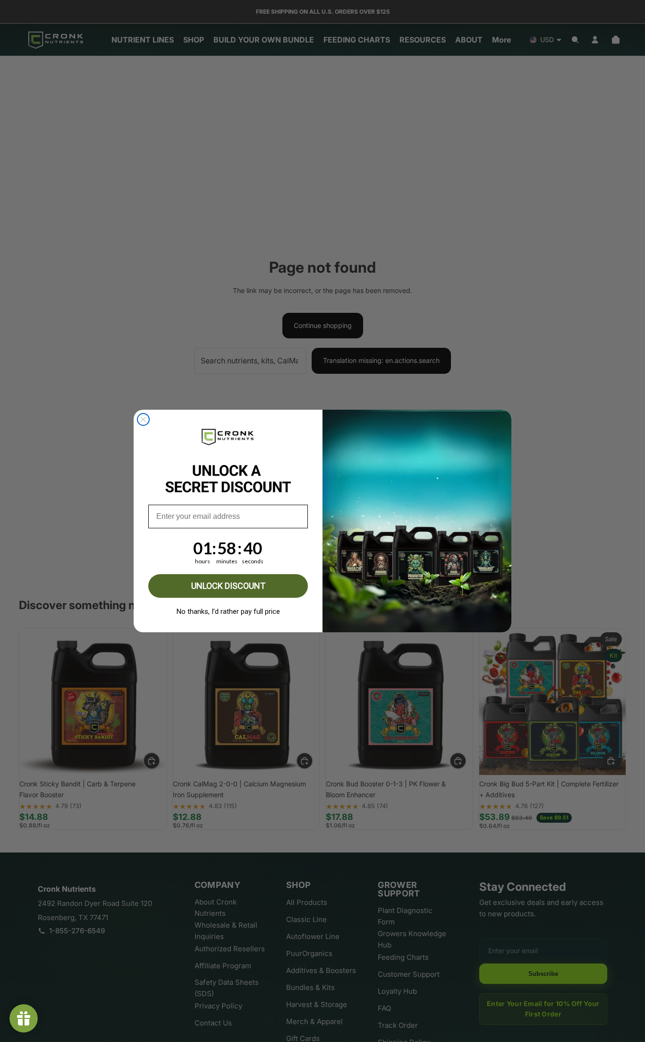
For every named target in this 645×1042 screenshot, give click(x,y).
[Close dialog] (143, 419)
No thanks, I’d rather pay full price (228, 611)
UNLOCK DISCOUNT (228, 586)
